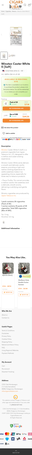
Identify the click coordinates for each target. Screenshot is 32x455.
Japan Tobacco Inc (8, 196)
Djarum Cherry (7, 275)
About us (4, 315)
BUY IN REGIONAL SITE (16, 108)
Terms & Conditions (8, 330)
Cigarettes (8, 11)
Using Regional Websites (10, 350)
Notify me (9, 292)
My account (6, 369)
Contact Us (5, 318)
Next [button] (30, 35)
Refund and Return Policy (10, 345)
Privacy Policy (6, 336)
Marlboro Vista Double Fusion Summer (23, 282)
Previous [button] (1, 35)
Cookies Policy (6, 339)
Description (6, 146)
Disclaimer (5, 333)
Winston (14, 11)
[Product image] (8, 268)
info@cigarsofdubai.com (10, 391)
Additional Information (10, 228)
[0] (29, 5)
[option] (16, 35)
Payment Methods (8, 353)
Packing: (4, 99)
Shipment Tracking (8, 372)
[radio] (16, 105)
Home (2, 11)
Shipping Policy (7, 342)
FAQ (3, 347)
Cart (3, 366)
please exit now (16, 405)
